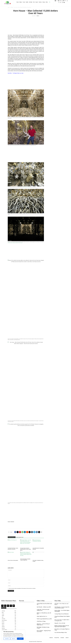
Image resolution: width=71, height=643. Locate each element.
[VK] (37, 532)
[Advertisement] (26, 26)
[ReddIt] (27, 532)
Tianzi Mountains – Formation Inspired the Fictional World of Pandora (62, 607)
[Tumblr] (32, 532)
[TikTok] (59, 2)
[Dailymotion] (55, 0)
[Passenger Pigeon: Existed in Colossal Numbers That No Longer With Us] (25, 543)
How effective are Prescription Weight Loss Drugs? (62, 629)
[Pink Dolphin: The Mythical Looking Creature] (38, 556)
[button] (50, 2)
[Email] (30, 532)
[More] (41, 532)
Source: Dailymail (11, 521)
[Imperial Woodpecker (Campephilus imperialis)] (38, 543)
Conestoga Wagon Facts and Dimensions (62, 613)
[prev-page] (8, 563)
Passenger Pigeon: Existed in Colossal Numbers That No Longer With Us (25, 549)
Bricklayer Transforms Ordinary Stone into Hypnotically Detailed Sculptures (62, 626)
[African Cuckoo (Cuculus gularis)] (13, 556)
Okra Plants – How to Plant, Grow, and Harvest (61, 604)
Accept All (20, 638)
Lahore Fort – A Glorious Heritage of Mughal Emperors (43, 624)
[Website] (62, 2)
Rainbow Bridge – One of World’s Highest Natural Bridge (62, 611)
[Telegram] (34, 532)
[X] (60, 2)
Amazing (12, 7)
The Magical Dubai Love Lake (18, 73)
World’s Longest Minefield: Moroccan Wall (44, 618)
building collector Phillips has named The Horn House (15, 242)
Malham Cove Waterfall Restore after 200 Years (44, 613)
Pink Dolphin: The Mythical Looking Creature (43, 628)
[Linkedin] (62, 0)
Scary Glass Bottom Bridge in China (61, 632)
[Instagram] (60, 0)
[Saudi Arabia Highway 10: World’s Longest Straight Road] (25, 555)
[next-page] (10, 563)
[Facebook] (57, 0)
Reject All (13, 638)
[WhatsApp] (22, 532)
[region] (13, 635)
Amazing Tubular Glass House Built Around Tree (44, 604)
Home (9, 7)
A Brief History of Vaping (41, 621)
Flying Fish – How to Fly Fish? (60, 623)
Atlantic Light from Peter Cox (42, 616)
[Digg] (39, 532)
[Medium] (63, 0)
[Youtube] (64, 2)
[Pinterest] (65, 0)
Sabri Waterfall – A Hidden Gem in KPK (44, 607)
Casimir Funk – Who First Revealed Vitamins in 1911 (43, 610)
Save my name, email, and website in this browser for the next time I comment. (22, 588)
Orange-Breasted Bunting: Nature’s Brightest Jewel (62, 617)
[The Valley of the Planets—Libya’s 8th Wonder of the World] (13, 543)
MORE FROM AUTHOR (19, 537)
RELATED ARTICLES (11, 537)
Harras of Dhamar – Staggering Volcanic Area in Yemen (44, 631)
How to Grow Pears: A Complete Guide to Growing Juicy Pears (62, 620)
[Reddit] (67, 0)
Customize (7, 638)
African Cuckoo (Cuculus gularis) (13, 560)
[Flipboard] (58, 0)
